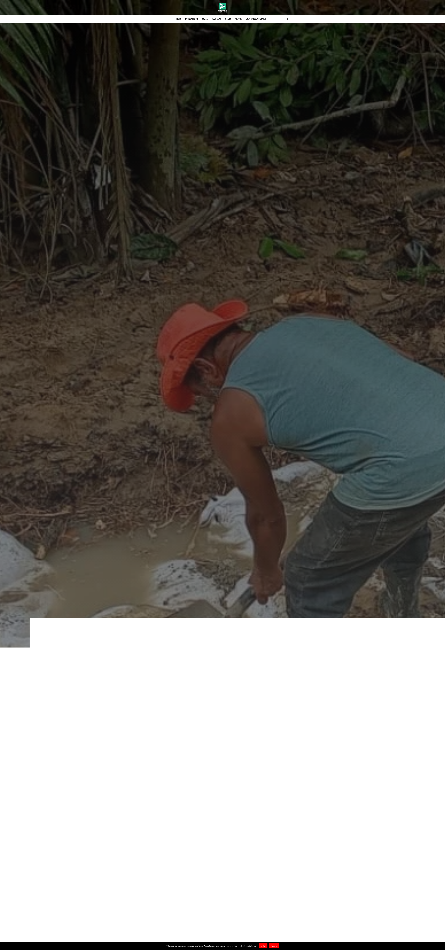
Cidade (228, 19)
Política (238, 19)
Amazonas (216, 19)
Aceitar (263, 946)
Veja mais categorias (256, 19)
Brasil (205, 19)
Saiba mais (253, 946)
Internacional (191, 19)
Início (178, 19)
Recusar (274, 946)
